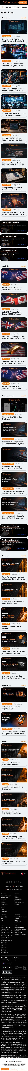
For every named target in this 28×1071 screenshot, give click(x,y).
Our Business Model (6, 931)
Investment (4, 911)
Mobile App (4, 917)
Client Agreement (19, 927)
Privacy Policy (4, 958)
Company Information (20, 934)
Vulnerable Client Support (5, 938)
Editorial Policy (5, 960)
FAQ (2, 945)
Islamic (3, 906)
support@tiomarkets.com (14, 889)
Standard (3, 899)
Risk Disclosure (18, 932)
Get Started (4, 944)
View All (23, 18)
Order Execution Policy (20, 929)
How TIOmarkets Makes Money (7, 933)
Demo (2, 909)
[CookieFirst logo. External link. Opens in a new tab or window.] (13, 1059)
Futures (17, 904)
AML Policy (17, 931)
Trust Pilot (3, 942)
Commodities (18, 899)
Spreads (17, 918)
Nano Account (4, 897)
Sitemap (13, 960)
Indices (16, 897)
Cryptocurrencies (19, 902)
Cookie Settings (15, 958)
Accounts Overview (6, 896)
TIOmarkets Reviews (6, 940)
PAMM (3, 907)
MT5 (2, 920)
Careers (3, 949)
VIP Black (3, 902)
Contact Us (4, 950)
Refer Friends (4, 952)
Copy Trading (4, 904)
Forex (16, 896)
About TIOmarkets (6, 927)
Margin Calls (18, 922)
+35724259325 (19, 886)
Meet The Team (5, 929)
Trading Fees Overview (20, 917)
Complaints (4, 947)
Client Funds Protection (7, 935)
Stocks (16, 901)
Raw (2, 901)
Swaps (16, 920)
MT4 (2, 918)
